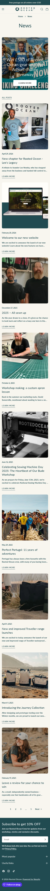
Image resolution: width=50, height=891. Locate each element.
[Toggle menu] (3, 9)
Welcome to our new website (20, 237)
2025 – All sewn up (14, 312)
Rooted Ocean (15, 879)
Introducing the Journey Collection (23, 707)
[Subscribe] (45, 839)
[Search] (41, 9)
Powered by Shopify (31, 879)
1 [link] (10, 809)
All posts (7, 97)
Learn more (25, 83)
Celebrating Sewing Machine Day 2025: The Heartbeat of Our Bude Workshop (23, 470)
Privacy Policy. (11, 849)
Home (20, 16)
